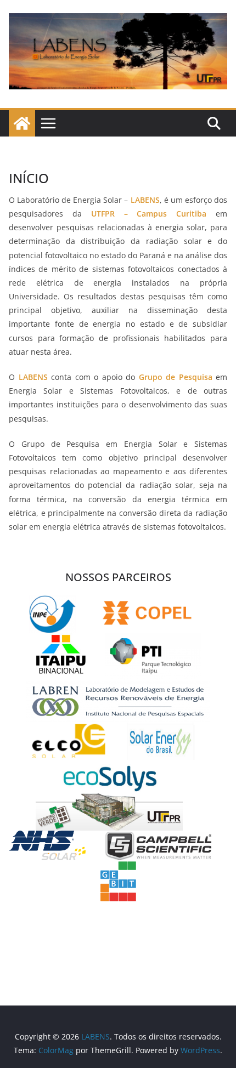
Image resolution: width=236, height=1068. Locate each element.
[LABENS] (22, 123)
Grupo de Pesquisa (175, 377)
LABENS (33, 377)
